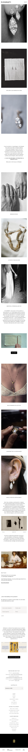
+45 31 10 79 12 (15, 673)
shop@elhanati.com (17, 678)
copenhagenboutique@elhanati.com (14, 677)
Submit (2, 615)
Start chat (17, 680)
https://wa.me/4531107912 (16, 674)
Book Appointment (5, 582)
